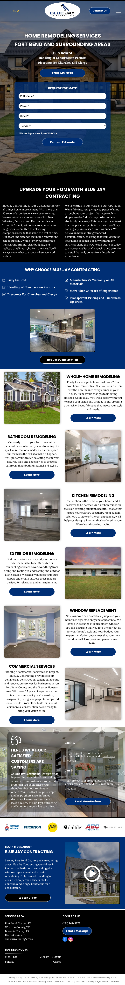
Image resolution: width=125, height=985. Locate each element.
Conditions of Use (58, 977)
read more (109, 756)
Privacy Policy (15, 977)
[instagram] (70, 939)
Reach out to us (104, 244)
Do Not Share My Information (36, 977)
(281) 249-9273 (71, 923)
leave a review (19, 802)
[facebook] (64, 939)
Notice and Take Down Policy (79, 977)
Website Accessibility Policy (104, 977)
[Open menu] (118, 10)
